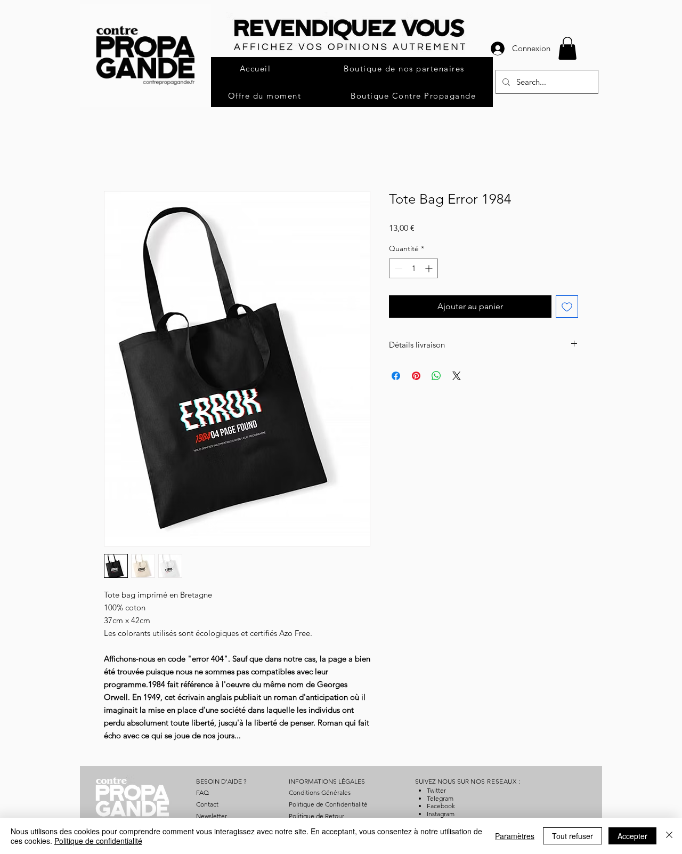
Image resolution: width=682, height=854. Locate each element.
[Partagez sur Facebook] (395, 375)
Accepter (632, 836)
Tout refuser (572, 836)
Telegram (440, 798)
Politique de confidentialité (98, 840)
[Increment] (429, 268)
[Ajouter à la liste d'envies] (567, 306)
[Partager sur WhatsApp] (436, 375)
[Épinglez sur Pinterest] (416, 375)
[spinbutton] (413, 268)
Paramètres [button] (514, 836)
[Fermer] (669, 835)
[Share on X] (456, 375)
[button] (567, 48)
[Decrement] (397, 268)
